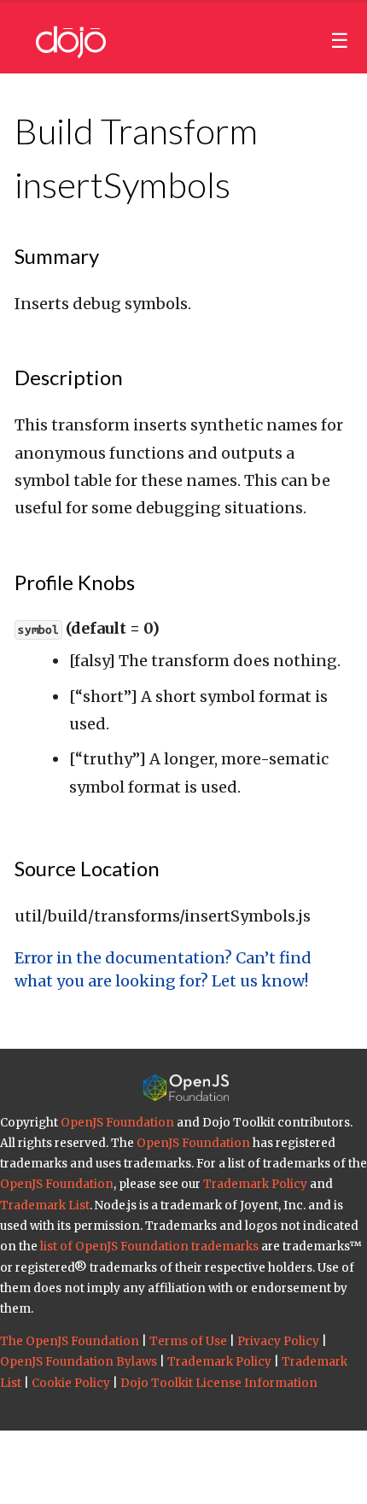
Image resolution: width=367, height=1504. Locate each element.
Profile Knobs (75, 582)
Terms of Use (188, 1341)
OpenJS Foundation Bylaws (78, 1362)
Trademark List (45, 1205)
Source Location (87, 868)
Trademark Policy (255, 1184)
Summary (57, 255)
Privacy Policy (278, 1341)
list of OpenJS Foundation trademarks (149, 1246)
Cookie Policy (71, 1383)
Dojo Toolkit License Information (218, 1383)
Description (69, 377)
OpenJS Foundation (117, 1122)
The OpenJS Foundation (69, 1341)
